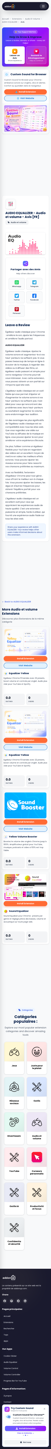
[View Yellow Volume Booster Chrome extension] (25, 805)
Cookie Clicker (10, 1356)
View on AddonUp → (25, 1433)
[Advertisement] (25, 166)
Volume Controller (12, 1374)
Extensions (8, 1322)
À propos (8, 1395)
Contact (7, 1402)
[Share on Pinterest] (11, 1301)
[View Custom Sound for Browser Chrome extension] (25, 118)
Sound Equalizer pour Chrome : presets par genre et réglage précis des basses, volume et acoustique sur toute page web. (25, 919)
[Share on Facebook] (4, 1301)
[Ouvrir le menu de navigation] (43, 6)
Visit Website (25, 665)
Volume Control (11, 1368)
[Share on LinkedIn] (25, 1301)
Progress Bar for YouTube (15, 1380)
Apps (6, 1341)
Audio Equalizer (10, 1362)
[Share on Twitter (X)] (18, 1301)
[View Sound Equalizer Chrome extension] (25, 887)
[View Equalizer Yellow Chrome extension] (25, 642)
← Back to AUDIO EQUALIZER (16, 601)
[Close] (44, 1409)
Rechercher (9, 1328)
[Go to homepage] (9, 1277)
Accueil (7, 1316)
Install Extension (25, 658)
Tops (6, 1334)
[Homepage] (9, 6)
